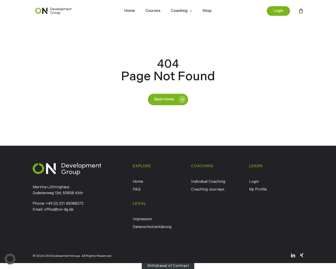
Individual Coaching (208, 182)
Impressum (142, 219)
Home (138, 182)
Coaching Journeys (207, 189)
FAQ (137, 189)
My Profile (258, 189)
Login (254, 182)
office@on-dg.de (58, 209)
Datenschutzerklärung (152, 227)
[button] (10, 259)
